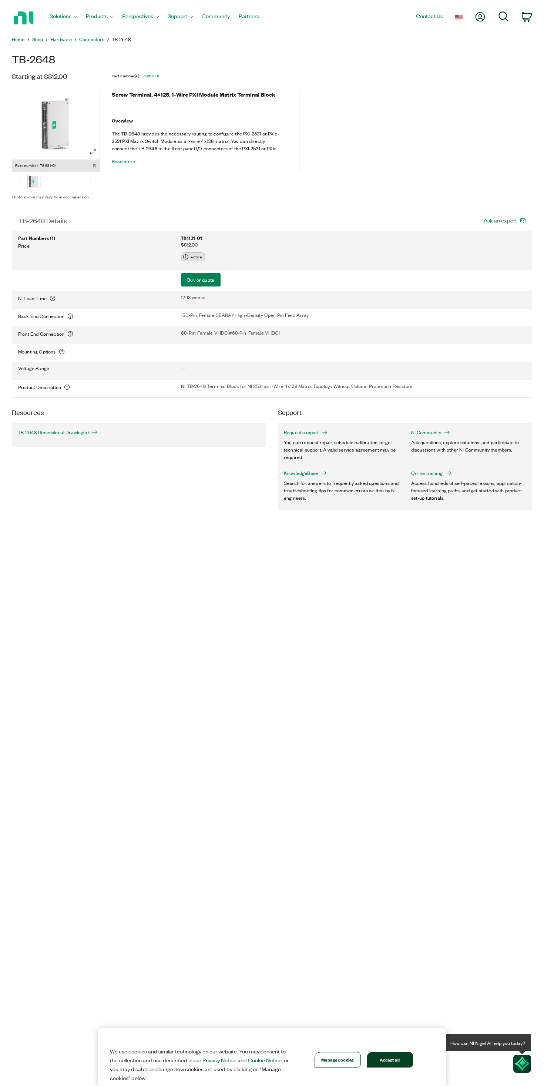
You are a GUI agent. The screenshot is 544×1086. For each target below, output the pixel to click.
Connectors (91, 39)
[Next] (91, 182)
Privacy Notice (219, 1060)
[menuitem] (63, 18)
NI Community (426, 432)
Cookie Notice (265, 1060)
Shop (37, 39)
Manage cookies (337, 1059)
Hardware (61, 39)
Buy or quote (200, 279)
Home (18, 39)
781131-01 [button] (151, 76)
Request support (301, 432)
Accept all (390, 1059)
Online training (427, 473)
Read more (123, 161)
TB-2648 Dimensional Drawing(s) (53, 432)
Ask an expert (500, 220)
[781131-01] (33, 182)
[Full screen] (93, 151)
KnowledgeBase (301, 473)
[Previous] (21, 182)
